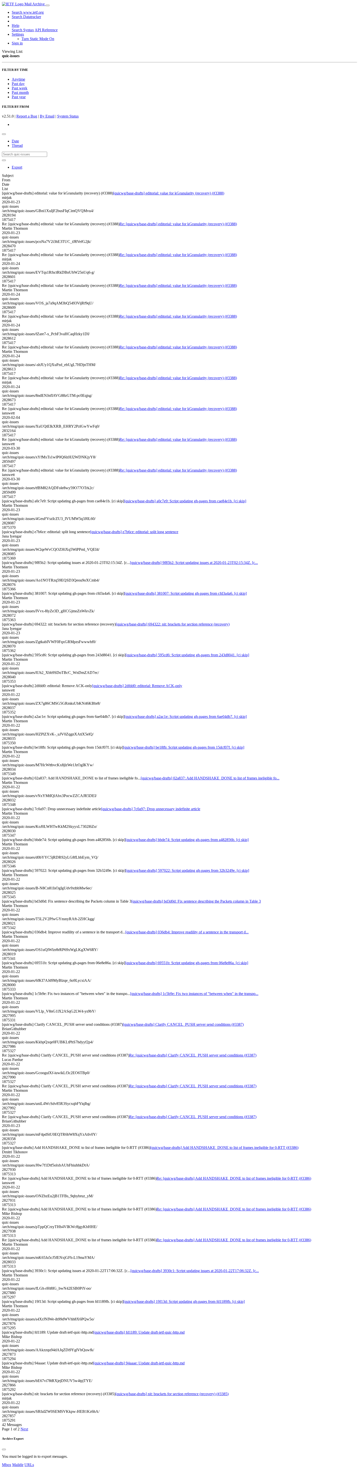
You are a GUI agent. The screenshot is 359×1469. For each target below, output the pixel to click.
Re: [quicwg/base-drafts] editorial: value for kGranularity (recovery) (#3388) (178, 224)
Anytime (18, 79)
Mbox (6, 1465)
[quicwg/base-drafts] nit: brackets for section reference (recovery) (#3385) (172, 1394)
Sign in (17, 43)
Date (15, 141)
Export (17, 167)
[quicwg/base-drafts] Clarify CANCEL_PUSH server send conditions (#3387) (183, 1024)
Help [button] (15, 25)
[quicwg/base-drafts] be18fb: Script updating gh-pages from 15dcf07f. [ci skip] (183, 747)
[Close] (4, 1449)
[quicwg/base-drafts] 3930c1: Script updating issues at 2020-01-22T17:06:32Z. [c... (194, 1271)
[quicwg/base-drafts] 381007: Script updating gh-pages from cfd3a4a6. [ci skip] (185, 593)
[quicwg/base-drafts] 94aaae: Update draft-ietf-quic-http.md (139, 1363)
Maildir (17, 1465)
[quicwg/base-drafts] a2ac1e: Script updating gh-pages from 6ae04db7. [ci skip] (185, 716)
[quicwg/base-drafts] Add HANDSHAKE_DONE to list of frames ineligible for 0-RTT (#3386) (224, 1147)
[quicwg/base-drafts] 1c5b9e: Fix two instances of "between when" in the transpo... (194, 994)
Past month (20, 92)
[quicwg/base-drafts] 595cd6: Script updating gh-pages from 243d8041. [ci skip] (187, 655)
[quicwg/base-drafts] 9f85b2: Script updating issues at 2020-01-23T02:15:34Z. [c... (194, 563)
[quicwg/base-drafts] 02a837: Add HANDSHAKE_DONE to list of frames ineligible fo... (210, 778)
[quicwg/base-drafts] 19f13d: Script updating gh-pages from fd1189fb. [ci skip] (184, 1301)
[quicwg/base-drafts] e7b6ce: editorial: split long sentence (134, 532)
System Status (68, 116)
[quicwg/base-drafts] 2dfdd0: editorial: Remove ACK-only (137, 686)
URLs (29, 1465)
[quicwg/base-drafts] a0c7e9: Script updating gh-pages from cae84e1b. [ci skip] (185, 501)
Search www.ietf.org (28, 12)
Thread (17, 145)
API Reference (46, 30)
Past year (19, 97)
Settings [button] (18, 34)
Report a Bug (26, 116)
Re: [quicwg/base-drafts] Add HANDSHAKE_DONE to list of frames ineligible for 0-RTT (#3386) (234, 1178)
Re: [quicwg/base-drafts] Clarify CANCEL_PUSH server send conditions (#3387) (192, 1055)
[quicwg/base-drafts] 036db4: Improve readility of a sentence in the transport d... (187, 932)
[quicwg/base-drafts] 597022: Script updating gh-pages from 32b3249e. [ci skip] (187, 870)
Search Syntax (23, 30)
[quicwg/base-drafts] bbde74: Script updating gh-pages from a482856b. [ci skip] (187, 840)
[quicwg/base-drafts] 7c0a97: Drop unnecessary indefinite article (150, 809)
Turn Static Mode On (37, 39)
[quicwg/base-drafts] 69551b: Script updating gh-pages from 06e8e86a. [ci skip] (186, 963)
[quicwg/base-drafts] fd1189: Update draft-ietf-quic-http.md (139, 1332)
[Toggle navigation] (48, 5)
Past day (18, 84)
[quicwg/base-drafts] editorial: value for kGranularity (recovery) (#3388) (168, 193)
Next (24, 1429)
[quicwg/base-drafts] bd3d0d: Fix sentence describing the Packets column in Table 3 (196, 901)
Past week (19, 88)
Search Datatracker (26, 17)
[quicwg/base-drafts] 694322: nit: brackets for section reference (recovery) (173, 624)
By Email (47, 116)
